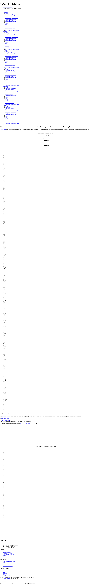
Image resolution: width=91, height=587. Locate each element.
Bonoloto (5, 31)
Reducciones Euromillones (10, 88)
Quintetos (7, 27)
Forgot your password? (5, 585)
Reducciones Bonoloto (9, 33)
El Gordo (5, 50)
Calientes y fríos (6, 562)
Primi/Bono (5, 105)
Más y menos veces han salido (9, 561)
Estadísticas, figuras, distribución (9, 564)
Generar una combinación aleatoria (12, 30)
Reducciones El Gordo (9, 52)
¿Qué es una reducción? (10, 15)
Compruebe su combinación (10, 21)
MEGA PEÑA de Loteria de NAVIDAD (28, 423)
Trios (6, 24)
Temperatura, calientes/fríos (10, 19)
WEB (4, 124)
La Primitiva (5, 12)
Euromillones (5, 86)
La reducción (3, 129)
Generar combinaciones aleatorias (9, 556)
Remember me (28, 583)
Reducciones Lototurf (9, 70)
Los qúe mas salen (9, 20)
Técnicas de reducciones (8, 566)
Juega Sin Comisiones (6, 416)
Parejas (6, 23)
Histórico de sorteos (9, 16)
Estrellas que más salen (9, 103)
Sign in (33, 583)
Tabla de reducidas (6, 575)
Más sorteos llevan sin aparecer (9, 563)
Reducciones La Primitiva (10, 14)
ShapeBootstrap (7, 578)
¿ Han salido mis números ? (8, 554)
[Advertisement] (10, 434)
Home (6, 13)
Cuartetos (7, 25)
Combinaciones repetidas (10, 28)
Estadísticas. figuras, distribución (11, 18)
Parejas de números (7, 570)
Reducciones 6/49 (8, 107)
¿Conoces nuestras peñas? (5, 420)
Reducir (4, 555)
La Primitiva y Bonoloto (7, 7)
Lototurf (4, 68)
